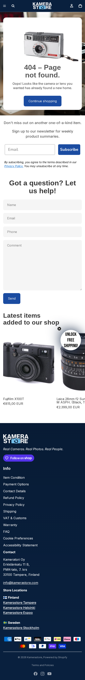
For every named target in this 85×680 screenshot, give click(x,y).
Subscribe (69, 149)
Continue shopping (42, 101)
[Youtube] (49, 673)
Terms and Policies (42, 665)
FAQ (6, 532)
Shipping (9, 511)
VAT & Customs (14, 518)
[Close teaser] (59, 329)
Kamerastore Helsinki (19, 608)
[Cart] (80, 6)
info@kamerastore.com (20, 583)
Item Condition (14, 477)
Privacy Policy (14, 505)
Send (12, 298)
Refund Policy (13, 498)
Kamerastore (34, 657)
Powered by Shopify (55, 657)
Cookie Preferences (18, 538)
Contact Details (14, 491)
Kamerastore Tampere (19, 603)
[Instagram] (42, 673)
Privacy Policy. (13, 166)
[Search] (13, 6)
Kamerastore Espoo (18, 613)
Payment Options (16, 484)
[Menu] (4, 5)
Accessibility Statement (20, 545)
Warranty (10, 525)
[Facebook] (35, 673)
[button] (70, 340)
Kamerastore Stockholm (21, 628)
